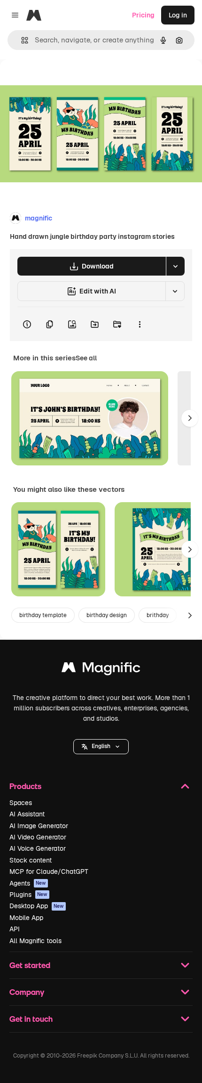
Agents (27, 883)
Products (25, 786)
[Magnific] (101, 669)
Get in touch (31, 1019)
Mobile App (26, 917)
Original (60, 80)
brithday (158, 615)
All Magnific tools (35, 940)
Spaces (20, 802)
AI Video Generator (37, 837)
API (14, 929)
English (101, 746)
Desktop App (36, 906)
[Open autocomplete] (21, 40)
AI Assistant (27, 814)
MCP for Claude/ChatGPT (48, 871)
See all (86, 358)
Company (26, 992)
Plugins (28, 894)
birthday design (106, 615)
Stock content (30, 860)
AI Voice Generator (37, 848)
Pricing (143, 15)
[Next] (189, 418)
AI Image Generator (38, 826)
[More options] (139, 324)
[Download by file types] (175, 266)
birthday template (43, 615)
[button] (101, 746)
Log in (178, 15)
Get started (29, 965)
